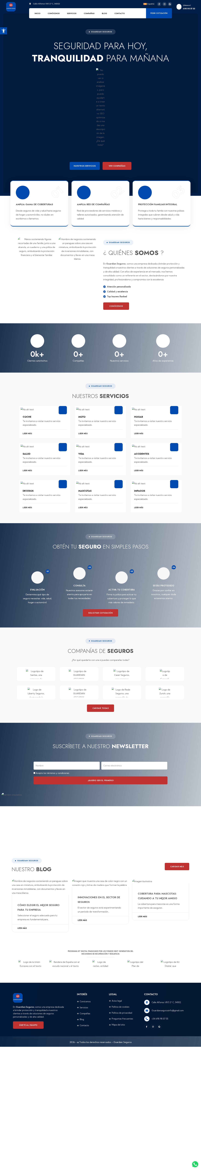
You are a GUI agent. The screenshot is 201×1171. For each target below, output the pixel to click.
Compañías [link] (89, 13)
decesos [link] (28, 490)
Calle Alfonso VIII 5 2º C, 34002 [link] (166, 1002)
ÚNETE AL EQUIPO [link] (28, 1025)
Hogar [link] (138, 416)
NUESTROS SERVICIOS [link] (85, 166)
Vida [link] (81, 453)
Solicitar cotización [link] (100, 613)
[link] (3, 30)
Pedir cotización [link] (159, 13)
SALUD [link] (26, 453)
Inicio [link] (37, 13)
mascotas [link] (84, 490)
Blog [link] (104, 13)
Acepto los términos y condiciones (52, 773)
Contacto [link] (119, 13)
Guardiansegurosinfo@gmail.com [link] (168, 1010)
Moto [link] (81, 416)
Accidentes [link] (141, 453)
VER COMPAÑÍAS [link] (117, 166)
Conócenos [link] (54, 13)
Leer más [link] (22, 928)
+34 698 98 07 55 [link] (160, 1018)
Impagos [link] (139, 490)
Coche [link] (27, 416)
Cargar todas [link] (100, 708)
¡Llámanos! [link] (187, 5)
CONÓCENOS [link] (116, 306)
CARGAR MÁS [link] (177, 866)
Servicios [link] (71, 13)
